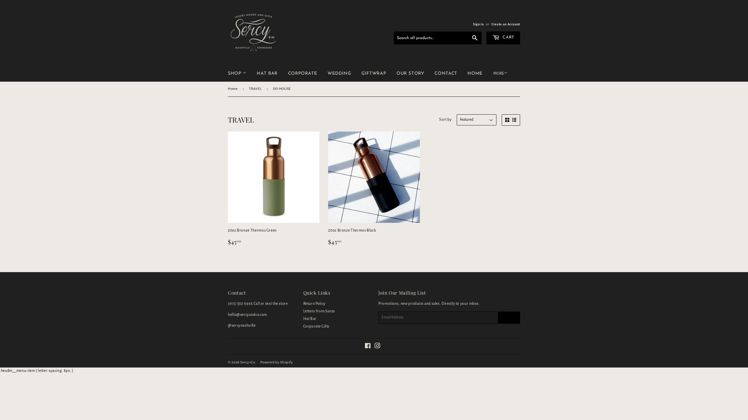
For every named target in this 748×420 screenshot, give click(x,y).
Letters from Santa (319, 311)
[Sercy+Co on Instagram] (378, 347)
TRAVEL (255, 89)
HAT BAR (267, 73)
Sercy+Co (247, 362)
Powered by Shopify (276, 362)
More (498, 73)
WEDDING (339, 73)
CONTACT (445, 73)
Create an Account (505, 24)
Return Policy (314, 304)
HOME (475, 73)
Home (233, 89)
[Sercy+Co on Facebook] (368, 347)
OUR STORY (410, 73)
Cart (507, 37)
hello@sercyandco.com (247, 315)
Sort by (445, 120)
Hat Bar (309, 319)
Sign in (478, 24)
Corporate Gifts (316, 326)
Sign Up (509, 317)
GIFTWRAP (373, 73)
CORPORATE (302, 73)
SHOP (235, 73)
